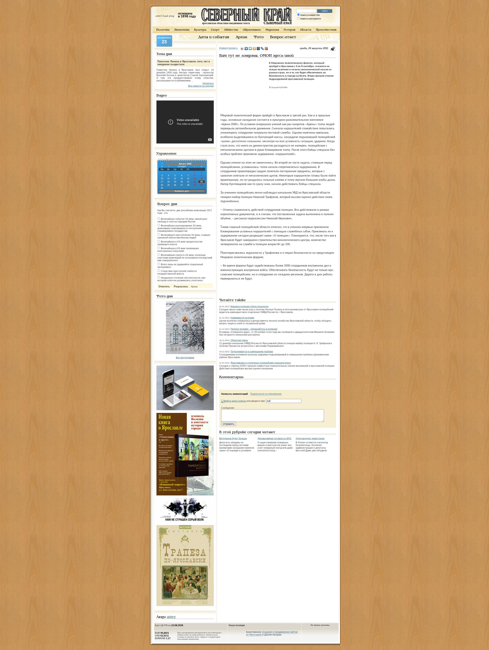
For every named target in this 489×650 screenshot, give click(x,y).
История (289, 30)
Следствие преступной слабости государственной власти (177, 272)
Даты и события (213, 37)
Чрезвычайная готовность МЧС (274, 438)
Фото (259, 37)
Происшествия (326, 30)
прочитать (208, 83)
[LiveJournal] (262, 48)
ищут (171, 617)
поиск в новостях (310, 15)
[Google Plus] (266, 48)
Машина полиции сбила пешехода (249, 306)
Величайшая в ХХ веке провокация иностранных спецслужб (178, 249)
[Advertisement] (243, 85)
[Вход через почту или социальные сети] (233, 401)
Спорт (215, 30)
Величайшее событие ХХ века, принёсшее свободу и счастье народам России (182, 220)
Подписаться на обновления (266, 394)
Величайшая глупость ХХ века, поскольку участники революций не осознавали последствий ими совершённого (184, 258)
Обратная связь (239, 340)
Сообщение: (228, 408)
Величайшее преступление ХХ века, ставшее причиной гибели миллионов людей (183, 236)
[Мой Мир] (258, 48)
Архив (241, 37)
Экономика (181, 30)
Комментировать (228, 48)
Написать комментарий (234, 394)
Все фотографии (185, 357)
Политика (162, 30)
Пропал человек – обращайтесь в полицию (254, 329)
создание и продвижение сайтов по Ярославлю (271, 633)
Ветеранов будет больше (233, 438)
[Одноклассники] (254, 48)
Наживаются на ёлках (242, 317)
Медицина (272, 30)
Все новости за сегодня (201, 86)
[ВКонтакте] (246, 48)
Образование (252, 30)
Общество (231, 30)
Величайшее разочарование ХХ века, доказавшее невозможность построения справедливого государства (179, 228)
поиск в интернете (310, 18)
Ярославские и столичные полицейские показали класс (261, 362)
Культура (200, 30)
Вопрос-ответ (283, 37)
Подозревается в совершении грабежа (252, 351)
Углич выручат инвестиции (310, 438)
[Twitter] (250, 48)
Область (305, 30)
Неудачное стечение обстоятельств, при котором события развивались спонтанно (181, 279)
